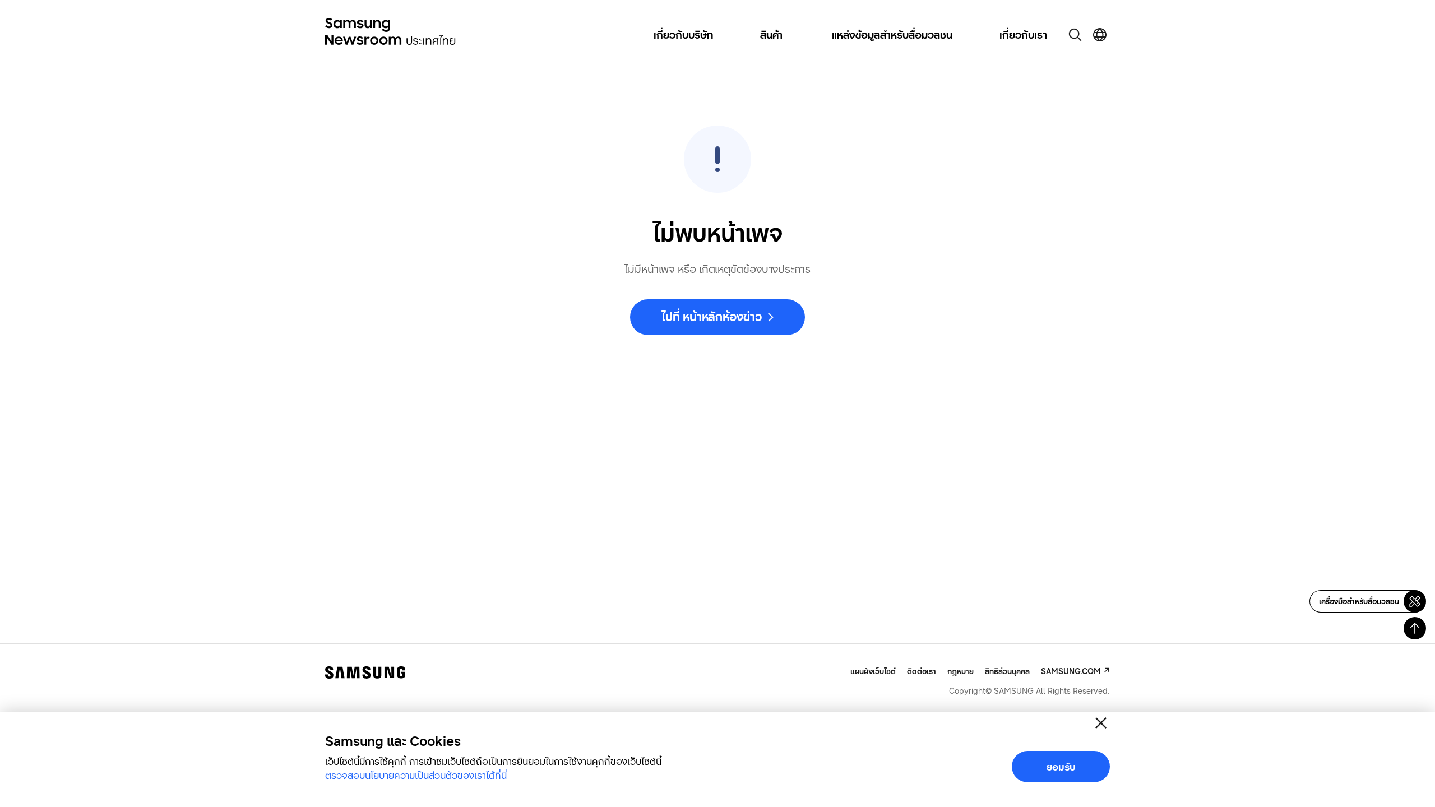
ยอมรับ (1061, 766)
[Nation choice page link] (1100, 35)
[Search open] (1075, 35)
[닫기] (1101, 723)
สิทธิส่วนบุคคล (1007, 671)
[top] (1415, 628)
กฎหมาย (960, 671)
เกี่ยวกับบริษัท (683, 34)
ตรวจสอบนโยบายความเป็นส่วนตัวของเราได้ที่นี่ (416, 775)
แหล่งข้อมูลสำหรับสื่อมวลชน (892, 34)
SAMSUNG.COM (1071, 671)
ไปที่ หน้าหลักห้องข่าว (711, 316)
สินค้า (771, 34)
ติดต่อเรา (921, 671)
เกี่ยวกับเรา (1023, 34)
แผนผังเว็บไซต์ (873, 671)
